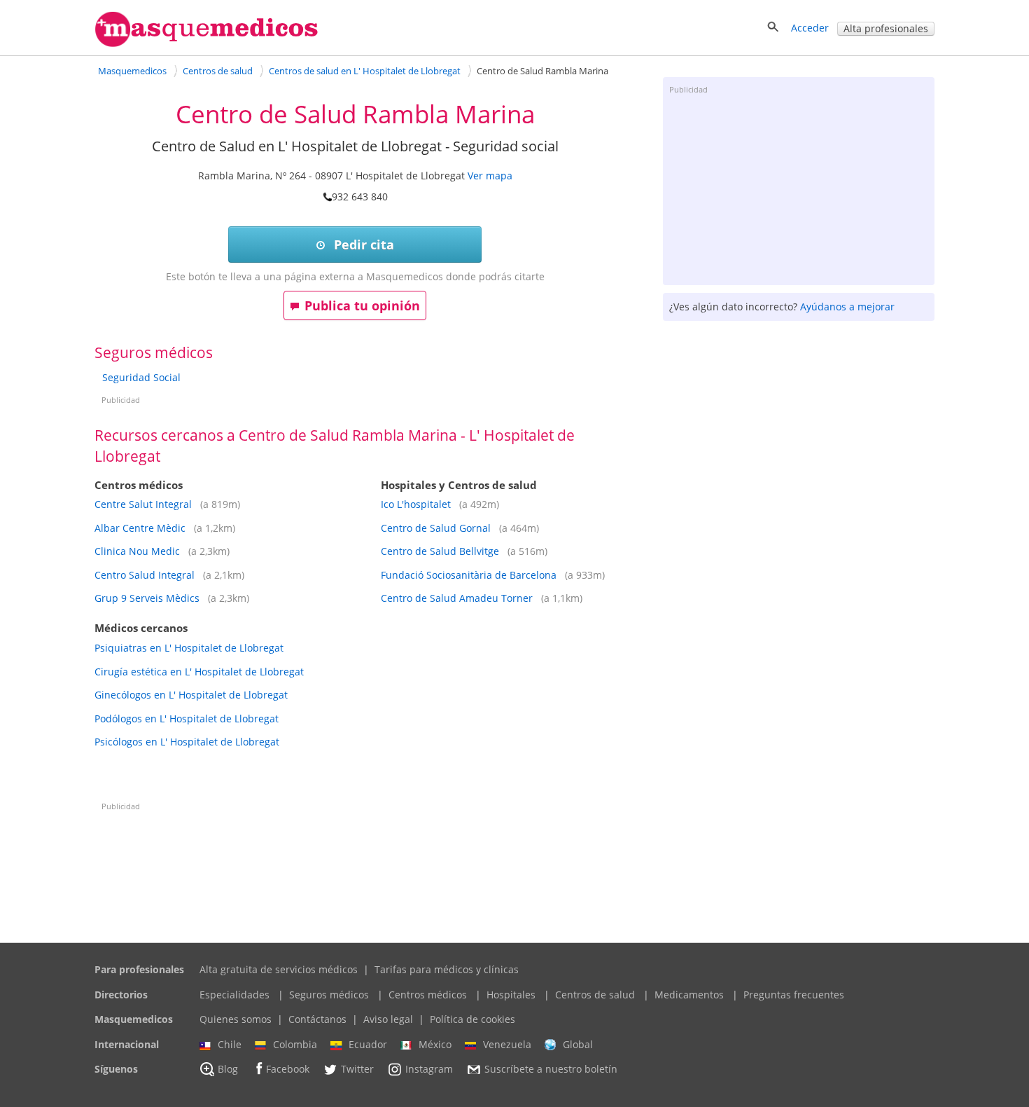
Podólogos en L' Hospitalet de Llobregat (186, 718)
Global (578, 1044)
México (435, 1044)
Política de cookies (472, 1019)
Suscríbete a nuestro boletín (550, 1069)
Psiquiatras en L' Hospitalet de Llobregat (189, 647)
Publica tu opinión (362, 305)
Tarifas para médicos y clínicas (446, 969)
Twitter (357, 1069)
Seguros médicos (329, 994)
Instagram (429, 1069)
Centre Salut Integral (143, 504)
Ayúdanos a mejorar (847, 306)
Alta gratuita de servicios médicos (279, 969)
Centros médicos (427, 994)
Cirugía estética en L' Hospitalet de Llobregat (199, 671)
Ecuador (368, 1044)
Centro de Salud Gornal (436, 528)
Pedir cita (362, 244)
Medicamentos (689, 994)
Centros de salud (595, 994)
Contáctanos (317, 1019)
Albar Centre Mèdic (140, 528)
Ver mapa (490, 175)
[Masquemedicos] (206, 43)
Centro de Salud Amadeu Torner (457, 598)
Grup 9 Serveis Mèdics (147, 598)
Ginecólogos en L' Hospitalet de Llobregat (191, 694)
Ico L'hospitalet (416, 504)
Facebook (287, 1069)
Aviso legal (388, 1019)
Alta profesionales (886, 28)
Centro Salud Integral (144, 575)
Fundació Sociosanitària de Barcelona (468, 575)
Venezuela (507, 1044)
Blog (228, 1069)
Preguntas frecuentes (793, 994)
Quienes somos (236, 1019)
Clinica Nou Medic (137, 551)
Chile (229, 1044)
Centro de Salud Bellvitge (440, 551)
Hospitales (511, 994)
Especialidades (235, 994)
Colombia (295, 1044)
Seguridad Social (141, 377)
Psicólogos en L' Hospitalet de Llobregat (186, 741)
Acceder (810, 27)
